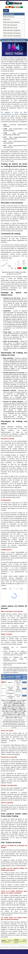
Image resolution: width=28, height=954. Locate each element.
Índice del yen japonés (10, 25)
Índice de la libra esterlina (11, 22)
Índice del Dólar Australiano (12, 33)
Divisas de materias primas (8, 941)
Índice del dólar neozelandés (12, 36)
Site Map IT (6, 947)
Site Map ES (21, 946)
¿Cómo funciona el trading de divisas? (20, 941)
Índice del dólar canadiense (11, 30)
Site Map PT (19, 947)
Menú (6, 10)
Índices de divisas (8, 17)
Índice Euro (6, 19)
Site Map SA (25, 947)
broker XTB (18, 274)
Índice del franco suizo (10, 28)
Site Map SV (13, 947)
